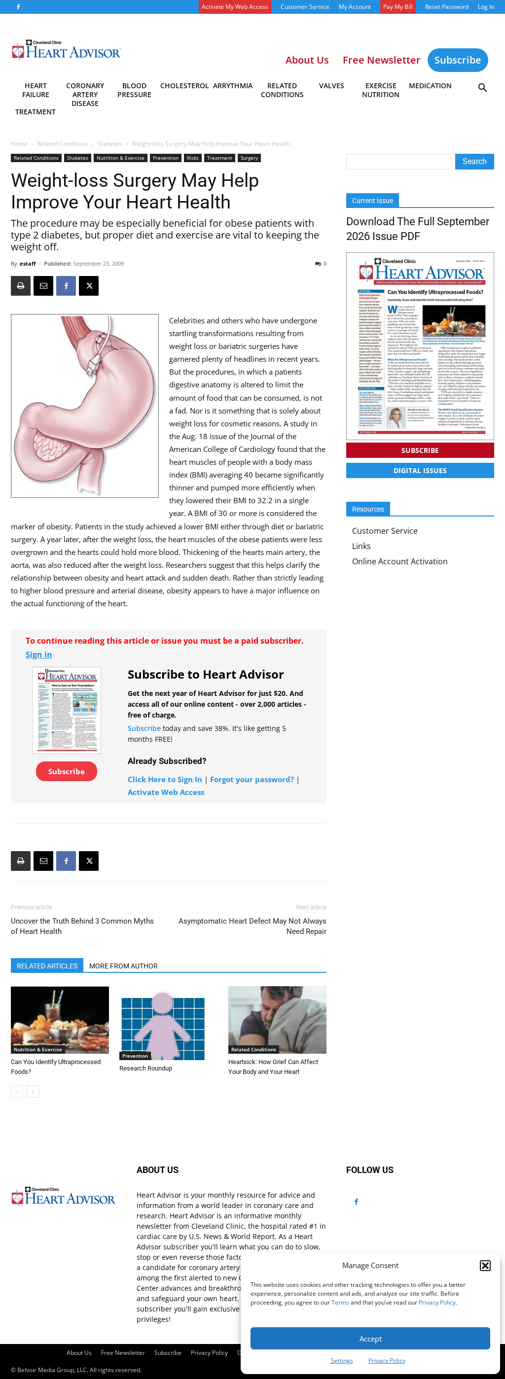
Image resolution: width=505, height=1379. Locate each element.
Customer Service (305, 6)
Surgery (249, 157)
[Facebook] (18, 7)
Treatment (35, 111)
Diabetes (110, 143)
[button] (485, 1266)
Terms (340, 1302)
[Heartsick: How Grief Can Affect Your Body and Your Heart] (277, 1020)
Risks (193, 157)
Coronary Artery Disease (85, 92)
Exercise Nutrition (380, 90)
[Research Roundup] (168, 1023)
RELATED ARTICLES (47, 966)
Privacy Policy (437, 1302)
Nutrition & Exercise (120, 157)
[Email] (43, 286)
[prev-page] (17, 1091)
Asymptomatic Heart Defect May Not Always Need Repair (252, 926)
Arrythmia (232, 85)
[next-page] (33, 1091)
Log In (486, 6)
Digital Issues (420, 470)
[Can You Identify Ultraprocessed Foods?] (60, 1020)
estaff (28, 263)
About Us (79, 1352)
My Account (355, 6)
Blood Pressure (134, 90)
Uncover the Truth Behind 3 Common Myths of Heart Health (82, 926)
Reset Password (447, 6)
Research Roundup (145, 1068)
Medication (430, 85)
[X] (89, 286)
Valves (331, 85)
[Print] (21, 286)
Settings (342, 1360)
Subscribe (457, 60)
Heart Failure (35, 90)
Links (361, 546)
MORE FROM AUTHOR (123, 966)
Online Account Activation (400, 561)
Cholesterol (184, 85)
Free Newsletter (123, 1352)
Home (19, 143)
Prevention (166, 157)
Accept (371, 1339)
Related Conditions (282, 90)
